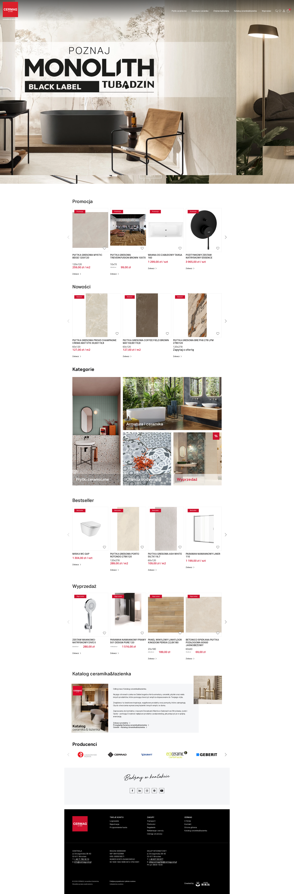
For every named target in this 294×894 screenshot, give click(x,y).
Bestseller (83, 500)
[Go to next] (149, 180)
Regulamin (151, 828)
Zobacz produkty (120, 723)
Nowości (81, 287)
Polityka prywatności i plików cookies (123, 881)
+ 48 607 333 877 (156, 859)
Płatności (151, 824)
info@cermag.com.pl (82, 862)
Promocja (83, 201)
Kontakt (187, 824)
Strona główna (190, 828)
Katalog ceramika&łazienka (101, 674)
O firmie (187, 821)
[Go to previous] (144, 180)
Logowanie (114, 821)
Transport (151, 821)
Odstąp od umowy (154, 834)
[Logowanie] (284, 11)
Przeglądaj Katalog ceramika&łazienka (130, 725)
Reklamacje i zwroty (155, 831)
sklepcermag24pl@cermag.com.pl (163, 862)
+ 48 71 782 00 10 (81, 859)
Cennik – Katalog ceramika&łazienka (129, 727)
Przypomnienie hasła (118, 828)
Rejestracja (114, 824)
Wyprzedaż (84, 586)
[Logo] (22, 11)
